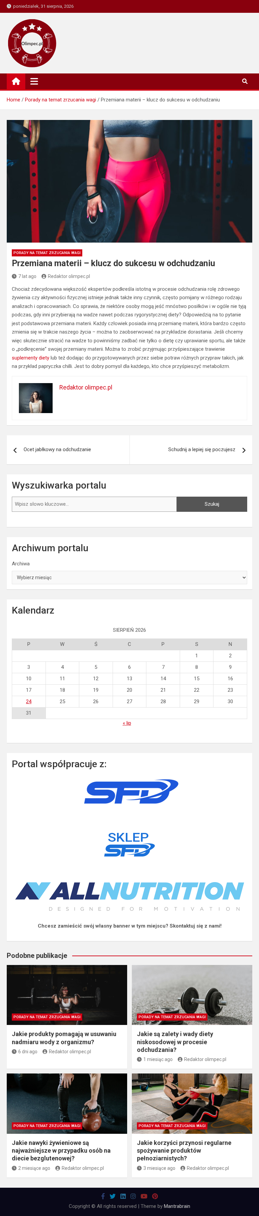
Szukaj (212, 504)
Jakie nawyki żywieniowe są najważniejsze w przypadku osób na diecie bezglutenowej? (61, 1150)
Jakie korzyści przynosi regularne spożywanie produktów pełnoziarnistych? (184, 1150)
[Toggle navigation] (34, 81)
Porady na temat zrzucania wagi (47, 253)
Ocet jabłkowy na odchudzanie (57, 449)
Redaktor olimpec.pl (69, 276)
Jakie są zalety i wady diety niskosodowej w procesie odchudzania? (175, 1041)
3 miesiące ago (159, 1168)
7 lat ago (27, 276)
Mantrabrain (177, 1206)
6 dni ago (27, 1051)
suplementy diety (30, 358)
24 (28, 701)
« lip (127, 723)
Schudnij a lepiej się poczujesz (201, 449)
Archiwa (21, 564)
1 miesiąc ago (158, 1059)
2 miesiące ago (34, 1168)
